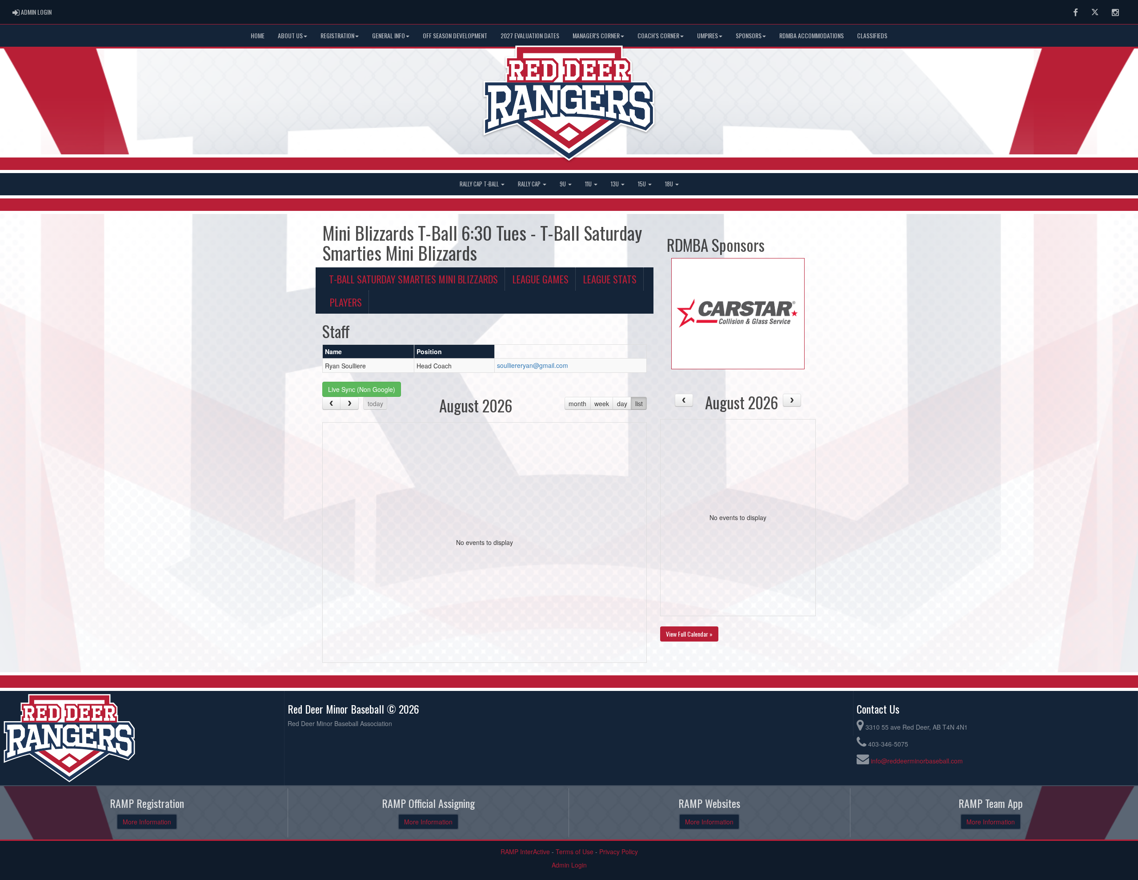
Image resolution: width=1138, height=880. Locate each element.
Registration (337, 35)
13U (615, 184)
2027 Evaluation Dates (530, 35)
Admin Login (569, 864)
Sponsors (748, 35)
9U (563, 184)
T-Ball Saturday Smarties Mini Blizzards (413, 278)
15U (642, 184)
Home (257, 35)
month (577, 403)
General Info (388, 35)
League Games (541, 278)
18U (669, 184)
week (601, 403)
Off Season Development (455, 35)
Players (346, 302)
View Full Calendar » (689, 633)
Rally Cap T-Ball (480, 184)
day (622, 403)
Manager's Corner (596, 35)
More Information (147, 821)
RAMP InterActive (525, 851)
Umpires (707, 35)
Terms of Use (574, 851)
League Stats (610, 278)
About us (290, 35)
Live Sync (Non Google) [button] (361, 389)
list (639, 403)
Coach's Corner (658, 35)
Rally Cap (530, 184)
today (375, 403)
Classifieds (872, 35)
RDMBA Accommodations (811, 35)
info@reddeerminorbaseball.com (917, 760)
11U (589, 184)
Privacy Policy (618, 851)
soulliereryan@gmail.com (532, 365)
